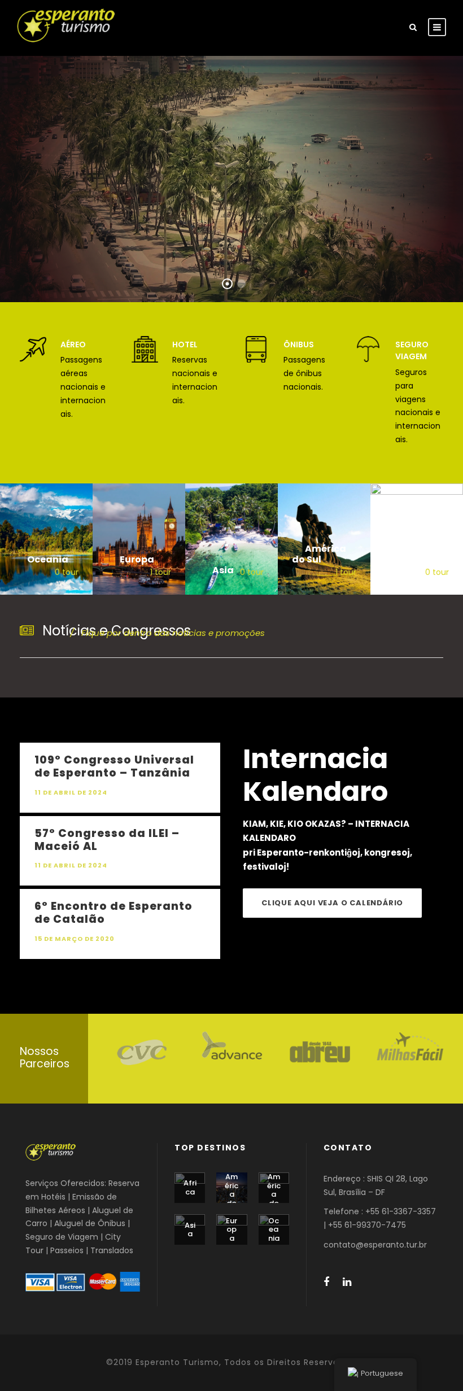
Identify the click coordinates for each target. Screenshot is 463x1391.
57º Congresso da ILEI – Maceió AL (107, 840)
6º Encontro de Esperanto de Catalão (113, 913)
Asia (190, 1230)
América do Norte (231, 1198)
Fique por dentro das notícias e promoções (167, 633)
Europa (231, 1229)
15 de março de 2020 (74, 938)
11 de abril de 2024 (70, 792)
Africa (190, 1187)
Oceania (273, 1229)
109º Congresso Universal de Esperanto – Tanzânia (114, 766)
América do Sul (274, 1194)
